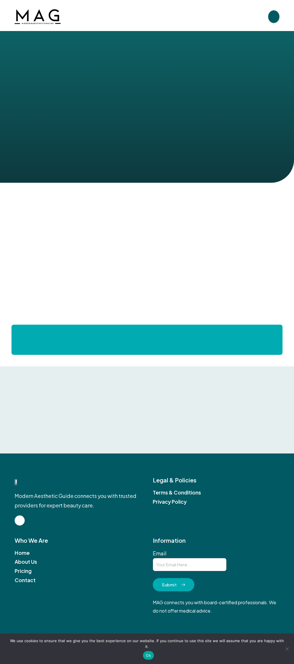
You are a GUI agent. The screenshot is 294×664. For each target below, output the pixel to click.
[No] (287, 649)
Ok (148, 655)
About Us (26, 562)
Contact (25, 580)
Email (160, 553)
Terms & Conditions (177, 492)
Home (22, 553)
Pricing (23, 571)
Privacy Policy (170, 502)
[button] (273, 16)
